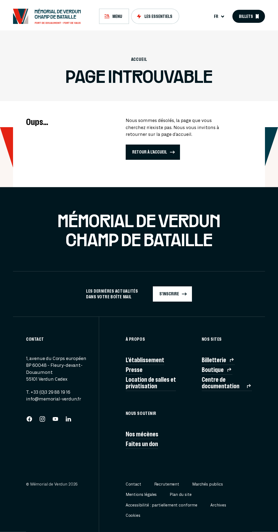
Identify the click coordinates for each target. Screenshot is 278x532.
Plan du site (180, 494)
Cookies (133, 515)
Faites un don (142, 443)
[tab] (114, 16)
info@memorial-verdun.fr (53, 399)
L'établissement (145, 360)
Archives (218, 505)
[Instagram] (42, 420)
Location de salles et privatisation (151, 383)
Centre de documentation (220, 383)
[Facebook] (29, 420)
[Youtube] (55, 420)
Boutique (213, 369)
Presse (134, 369)
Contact (133, 484)
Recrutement (166, 484)
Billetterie (214, 360)
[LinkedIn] (68, 420)
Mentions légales (141, 494)
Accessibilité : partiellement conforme (161, 505)
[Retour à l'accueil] (49, 16)
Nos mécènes (142, 434)
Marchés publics (207, 484)
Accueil (139, 59)
